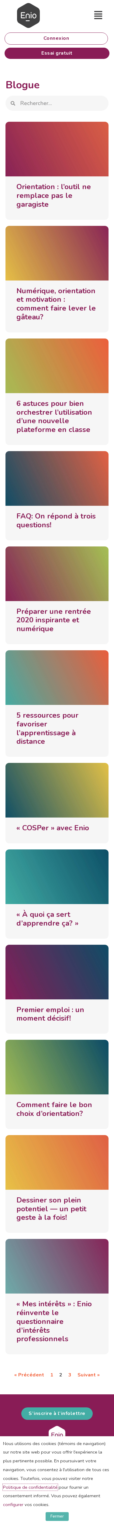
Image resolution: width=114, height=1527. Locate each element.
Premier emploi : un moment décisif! (50, 1014)
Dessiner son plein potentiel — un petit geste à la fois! (51, 1209)
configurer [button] (13, 1504)
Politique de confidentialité (30, 1487)
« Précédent (29, 1375)
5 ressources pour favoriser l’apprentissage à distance (47, 728)
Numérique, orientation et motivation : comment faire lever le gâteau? (56, 304)
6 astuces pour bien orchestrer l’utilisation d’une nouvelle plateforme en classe (54, 416)
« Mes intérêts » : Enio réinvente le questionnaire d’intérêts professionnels (54, 1321)
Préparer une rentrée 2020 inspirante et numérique (53, 620)
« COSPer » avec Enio (52, 828)
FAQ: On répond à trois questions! (56, 520)
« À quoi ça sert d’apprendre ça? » (47, 919)
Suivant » (89, 1375)
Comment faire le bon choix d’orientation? (54, 1109)
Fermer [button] (57, 1516)
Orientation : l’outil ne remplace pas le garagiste (53, 195)
